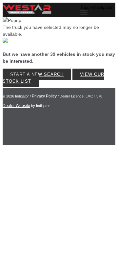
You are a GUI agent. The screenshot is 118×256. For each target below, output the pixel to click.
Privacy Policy (44, 96)
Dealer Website (16, 105)
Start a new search (37, 74)
